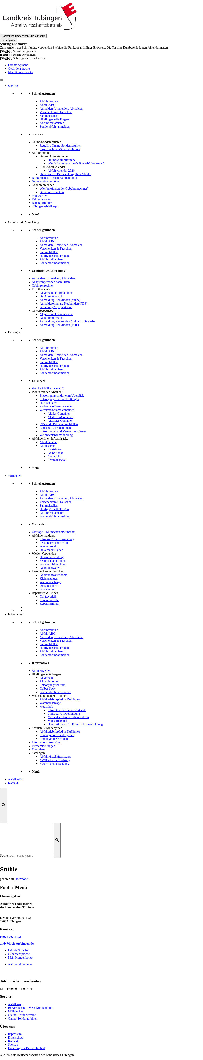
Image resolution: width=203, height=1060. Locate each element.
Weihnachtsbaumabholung (56, 435)
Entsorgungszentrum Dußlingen (59, 399)
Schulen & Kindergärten (47, 728)
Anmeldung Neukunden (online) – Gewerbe (67, 321)
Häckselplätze (48, 402)
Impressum (15, 1034)
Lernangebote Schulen (54, 738)
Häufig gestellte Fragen (46, 674)
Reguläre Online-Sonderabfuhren (60, 145)
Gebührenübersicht (51, 296)
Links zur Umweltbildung (64, 713)
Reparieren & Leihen (45, 593)
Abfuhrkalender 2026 (61, 170)
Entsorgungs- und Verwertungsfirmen (63, 431)
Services (13, 85)
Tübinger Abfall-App (45, 206)
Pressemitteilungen (43, 746)
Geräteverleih (48, 596)
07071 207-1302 (10, 936)
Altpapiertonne (49, 681)
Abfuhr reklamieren (20, 964)
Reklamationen (41, 199)
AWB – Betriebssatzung (55, 760)
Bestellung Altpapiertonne (56, 307)
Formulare (38, 749)
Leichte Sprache (18, 65)
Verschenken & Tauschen (48, 571)
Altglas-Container (59, 413)
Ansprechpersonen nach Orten (51, 282)
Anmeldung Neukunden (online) (60, 300)
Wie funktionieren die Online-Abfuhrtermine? (76, 163)
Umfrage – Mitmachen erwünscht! (53, 532)
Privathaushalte (41, 289)
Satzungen (38, 753)
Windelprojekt (48, 546)
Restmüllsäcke (57, 460)
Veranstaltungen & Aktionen (49, 695)
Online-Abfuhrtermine (62, 160)
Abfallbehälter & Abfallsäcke (50, 438)
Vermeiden (14, 475)
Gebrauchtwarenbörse (45, 181)
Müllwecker (39, 195)
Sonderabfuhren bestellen (55, 692)
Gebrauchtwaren (50, 567)
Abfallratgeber (41, 670)
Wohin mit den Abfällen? (47, 392)
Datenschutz (15, 1037)
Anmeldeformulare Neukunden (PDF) (63, 303)
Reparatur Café (49, 600)
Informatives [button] (16, 614)
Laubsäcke (54, 456)
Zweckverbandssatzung (54, 763)
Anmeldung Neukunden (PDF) (59, 325)
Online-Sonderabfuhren (46, 142)
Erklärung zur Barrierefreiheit (26, 1048)
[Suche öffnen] (3, 805)
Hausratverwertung (52, 557)
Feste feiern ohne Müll (54, 542)
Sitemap (13, 1044)
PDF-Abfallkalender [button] (52, 167)
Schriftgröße (9, 40)
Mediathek (46, 706)
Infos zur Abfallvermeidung (57, 539)
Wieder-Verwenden (44, 553)
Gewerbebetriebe (42, 310)
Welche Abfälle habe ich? (48, 388)
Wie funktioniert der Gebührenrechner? (64, 188)
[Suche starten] (57, 840)
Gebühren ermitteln (52, 192)
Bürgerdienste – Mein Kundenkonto (54, 177)
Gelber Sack (47, 688)
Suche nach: (7, 855)
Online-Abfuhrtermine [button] (54, 156)
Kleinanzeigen (49, 578)
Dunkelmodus (23, 35)
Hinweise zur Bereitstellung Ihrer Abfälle (65, 174)
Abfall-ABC (16, 779)
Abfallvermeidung (43, 535)
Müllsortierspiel (57, 720)
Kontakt (13, 783)
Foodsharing (47, 589)
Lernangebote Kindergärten (57, 735)
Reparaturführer (42, 202)
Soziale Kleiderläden (53, 564)
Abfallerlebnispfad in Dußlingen (60, 699)
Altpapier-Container (60, 420)
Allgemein (46, 677)
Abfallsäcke (47, 445)
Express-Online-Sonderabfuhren (60, 149)
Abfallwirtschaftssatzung (55, 756)
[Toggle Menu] (1, 80)
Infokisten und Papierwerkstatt (67, 710)
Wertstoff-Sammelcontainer (57, 410)
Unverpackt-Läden (51, 550)
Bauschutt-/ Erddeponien (55, 427)
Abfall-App (15, 1004)
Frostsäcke (54, 449)
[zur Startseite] (39, 32)
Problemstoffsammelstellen (56, 406)
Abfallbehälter (48, 442)
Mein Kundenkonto (20, 72)
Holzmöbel (22, 879)
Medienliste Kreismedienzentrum (68, 717)
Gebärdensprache (19, 68)
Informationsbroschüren (46, 742)
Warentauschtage (50, 582)
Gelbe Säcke (55, 453)
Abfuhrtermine (41, 152)
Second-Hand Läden (53, 560)
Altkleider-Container (60, 417)
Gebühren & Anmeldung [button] (23, 222)
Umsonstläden (48, 585)
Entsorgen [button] (14, 332)
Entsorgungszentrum (52, 685)
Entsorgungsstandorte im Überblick (62, 395)
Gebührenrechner (43, 185)
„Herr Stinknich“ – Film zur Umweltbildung (75, 724)
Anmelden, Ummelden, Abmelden (53, 278)
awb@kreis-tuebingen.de (17, 943)
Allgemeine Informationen (56, 292)
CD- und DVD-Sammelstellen (59, 424)
